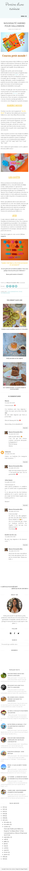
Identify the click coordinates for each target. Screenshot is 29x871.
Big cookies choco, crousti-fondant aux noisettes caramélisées (16, 699)
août (5, 839)
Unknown (8, 452)
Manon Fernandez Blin (16, 432)
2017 (4, 820)
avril (5, 848)
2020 (4, 813)
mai (5, 846)
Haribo (17, 74)
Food (20, 291)
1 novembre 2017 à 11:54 (10, 453)
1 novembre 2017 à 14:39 (10, 482)
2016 (4, 856)
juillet (5, 841)
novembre (7, 824)
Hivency (15, 93)
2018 (4, 818)
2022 (4, 809)
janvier (6, 854)
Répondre (25, 427)
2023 (4, 807)
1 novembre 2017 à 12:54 (14, 468)
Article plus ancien (19, 588)
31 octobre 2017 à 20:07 (14, 434)
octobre (6, 826)
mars (5, 850)
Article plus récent (10, 586)
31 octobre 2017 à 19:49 (10, 402)
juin (5, 843)
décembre (7, 822)
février (6, 852)
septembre (7, 837)
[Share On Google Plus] (13, 286)
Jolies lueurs (8, 480)
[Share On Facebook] (10, 286)
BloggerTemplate (24, 869)
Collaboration (13, 291)
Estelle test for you (10, 534)
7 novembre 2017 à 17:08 (10, 536)
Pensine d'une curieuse (14, 7)
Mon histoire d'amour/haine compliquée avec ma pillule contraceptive (16, 739)
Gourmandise (5, 293)
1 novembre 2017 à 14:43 (14, 511)
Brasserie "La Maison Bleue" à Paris (14, 831)
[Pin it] (16, 286)
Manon (7, 401)
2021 (4, 811)
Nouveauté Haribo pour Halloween (13, 829)
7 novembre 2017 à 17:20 (14, 551)
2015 (4, 859)
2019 (4, 815)
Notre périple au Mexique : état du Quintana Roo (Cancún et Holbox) (17, 726)
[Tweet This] (7, 286)
